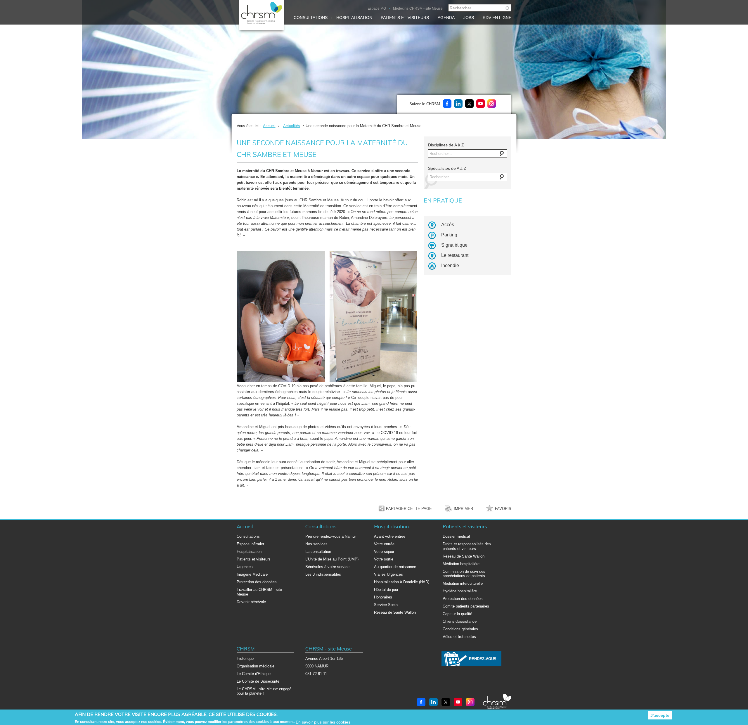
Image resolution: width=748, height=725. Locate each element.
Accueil (269, 126)
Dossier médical (456, 536)
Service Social (386, 605)
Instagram (491, 103)
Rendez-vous (482, 659)
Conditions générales (460, 629)
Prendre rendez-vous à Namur (330, 536)
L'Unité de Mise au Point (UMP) (332, 559)
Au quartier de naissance (395, 567)
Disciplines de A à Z (446, 145)
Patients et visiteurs (405, 17)
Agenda (446, 17)
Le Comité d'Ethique (254, 674)
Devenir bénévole (251, 602)
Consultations (311, 17)
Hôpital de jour (386, 589)
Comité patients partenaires (466, 606)
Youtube (480, 103)
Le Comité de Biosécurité (258, 681)
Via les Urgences (388, 574)
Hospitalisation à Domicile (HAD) (401, 582)
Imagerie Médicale (252, 574)
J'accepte (659, 715)
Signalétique (454, 245)
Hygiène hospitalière (460, 591)
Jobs (468, 17)
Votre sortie (383, 559)
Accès (447, 224)
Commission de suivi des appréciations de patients (464, 573)
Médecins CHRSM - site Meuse (418, 8)
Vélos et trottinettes (459, 636)
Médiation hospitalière (461, 564)
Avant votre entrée (389, 536)
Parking (449, 234)
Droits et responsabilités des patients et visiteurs (467, 546)
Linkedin (458, 103)
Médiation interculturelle (463, 583)
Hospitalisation (354, 17)
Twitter (469, 103)
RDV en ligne (497, 17)
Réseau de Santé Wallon (395, 612)
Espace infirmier (250, 544)
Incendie (450, 265)
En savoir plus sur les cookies (323, 722)
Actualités (291, 126)
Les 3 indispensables (323, 574)
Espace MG (377, 8)
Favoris (503, 508)
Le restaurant (454, 255)
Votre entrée (384, 544)
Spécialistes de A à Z (447, 168)
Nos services (316, 544)
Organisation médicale (255, 666)
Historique (245, 658)
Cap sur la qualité (457, 614)
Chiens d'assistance (460, 621)
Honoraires (383, 597)
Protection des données (257, 582)
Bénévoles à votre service (327, 567)
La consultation (318, 551)
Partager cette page (409, 508)
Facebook (447, 103)
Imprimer (463, 508)
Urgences (245, 567)
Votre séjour (384, 551)
